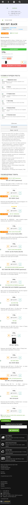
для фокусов (19, 415)
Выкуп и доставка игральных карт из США (9, 464)
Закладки (2, 484)
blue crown (4, 415)
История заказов (4, 483)
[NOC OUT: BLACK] (14, 33)
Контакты (2, 471)
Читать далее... (4, 46)
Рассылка (3, 486)
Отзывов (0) (14, 126)
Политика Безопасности (5, 467)
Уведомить (14, 193)
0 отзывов (21, 29)
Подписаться (14, 430)
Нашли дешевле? (14, 49)
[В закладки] (22, 62)
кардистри (3, 416)
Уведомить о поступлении (14, 65)
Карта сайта (3, 473)
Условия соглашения (5, 469)
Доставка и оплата (4, 466)
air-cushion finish (12, 415)
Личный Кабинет (4, 481)
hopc (8, 415)
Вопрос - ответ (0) (14, 130)
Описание (15, 123)
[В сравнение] (25, 62)
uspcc (23, 415)
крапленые (8, 416)
